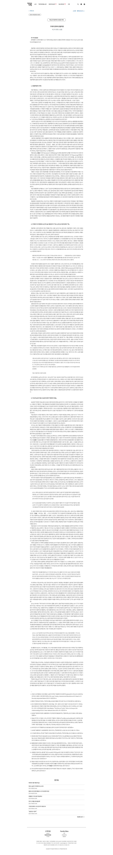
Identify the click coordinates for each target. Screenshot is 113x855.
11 (77, 414)
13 (51, 433)
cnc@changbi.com (63, 843)
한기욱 (56, 780)
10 (47, 316)
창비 (64, 833)
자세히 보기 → (80, 817)
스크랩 (74, 11)
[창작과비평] (29, 4)
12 (52, 431)
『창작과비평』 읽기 (42, 4)
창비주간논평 (52, 4)
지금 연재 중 (62, 4)
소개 (35, 4)
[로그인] (81, 4)
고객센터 (47, 836)
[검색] (78, 4)
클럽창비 (64, 836)
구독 (69, 4)
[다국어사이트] (84, 4)
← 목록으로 (31, 11)
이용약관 (47, 833)
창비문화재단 (64, 835)
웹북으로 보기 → (80, 11)
